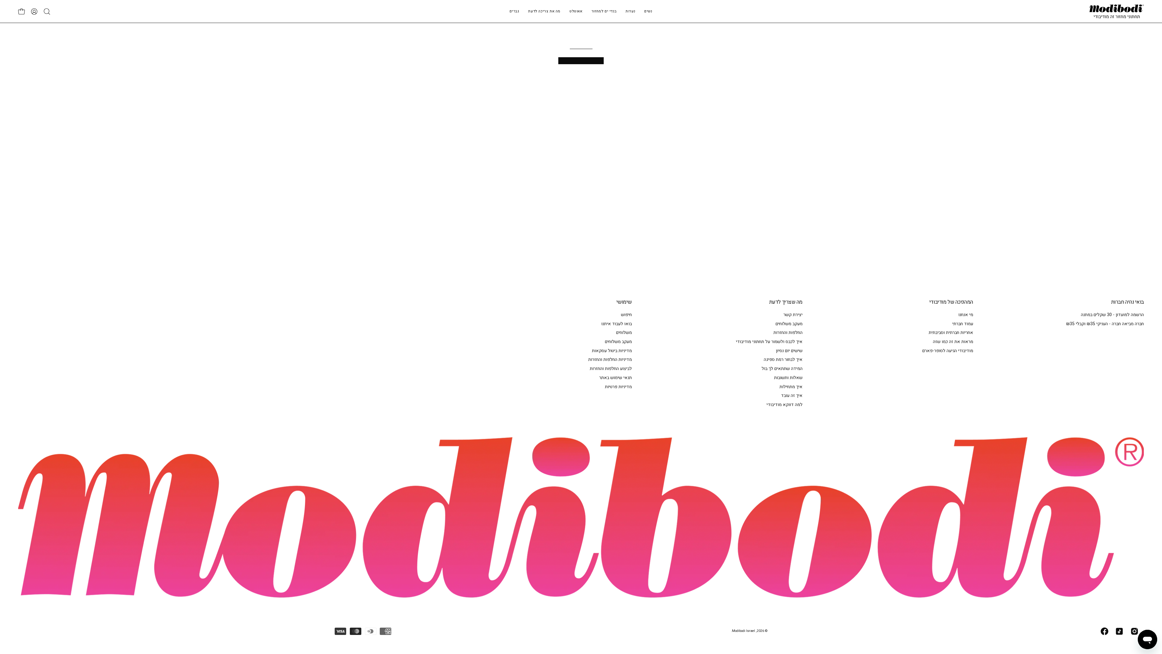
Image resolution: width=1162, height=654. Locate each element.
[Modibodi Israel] (1116, 11)
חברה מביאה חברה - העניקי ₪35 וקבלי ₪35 (1105, 324)
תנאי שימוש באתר (615, 378)
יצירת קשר (793, 315)
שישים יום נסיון (789, 351)
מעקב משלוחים (789, 324)
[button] (630, 11)
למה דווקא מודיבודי (784, 404)
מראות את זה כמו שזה (953, 342)
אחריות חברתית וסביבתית (951, 332)
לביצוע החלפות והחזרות (611, 368)
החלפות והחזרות (788, 332)
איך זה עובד (792, 395)
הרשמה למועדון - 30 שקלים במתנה (1112, 315)
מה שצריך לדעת (786, 302)
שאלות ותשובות (788, 378)
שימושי (624, 302)
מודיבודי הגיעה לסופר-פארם (947, 351)
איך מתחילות (791, 386)
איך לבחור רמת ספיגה (783, 359)
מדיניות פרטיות (618, 386)
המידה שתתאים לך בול (782, 368)
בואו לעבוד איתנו (616, 324)
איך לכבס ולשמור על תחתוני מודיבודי (769, 342)
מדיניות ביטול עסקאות (612, 351)
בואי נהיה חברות (1127, 302)
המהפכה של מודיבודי (951, 302)
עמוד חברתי (962, 324)
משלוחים (624, 332)
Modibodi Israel (743, 631)
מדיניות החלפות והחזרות (610, 359)
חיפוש (626, 315)
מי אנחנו (965, 315)
